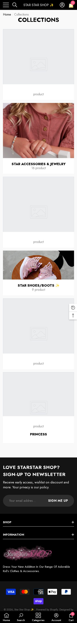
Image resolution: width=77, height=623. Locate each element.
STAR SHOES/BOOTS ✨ (38, 285)
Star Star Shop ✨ (24, 609)
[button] (15, 5)
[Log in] (62, 5)
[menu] (6, 5)
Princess (38, 434)
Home (7, 14)
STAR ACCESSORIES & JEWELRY (39, 164)
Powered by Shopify (47, 609)
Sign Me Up (58, 500)
